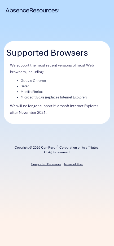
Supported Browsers (46, 164)
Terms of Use (73, 164)
